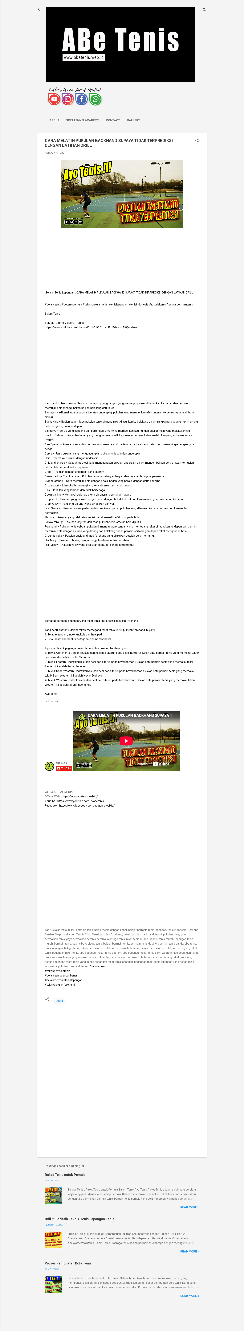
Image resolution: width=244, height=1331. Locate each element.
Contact (113, 120)
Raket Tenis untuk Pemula (65, 1175)
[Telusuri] (204, 10)
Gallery (133, 120)
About (54, 120)
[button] (197, 141)
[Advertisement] (122, 259)
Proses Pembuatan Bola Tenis (68, 1263)
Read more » (189, 1207)
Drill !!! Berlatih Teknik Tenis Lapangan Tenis (79, 1219)
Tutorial (58, 1001)
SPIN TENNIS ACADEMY (82, 120)
